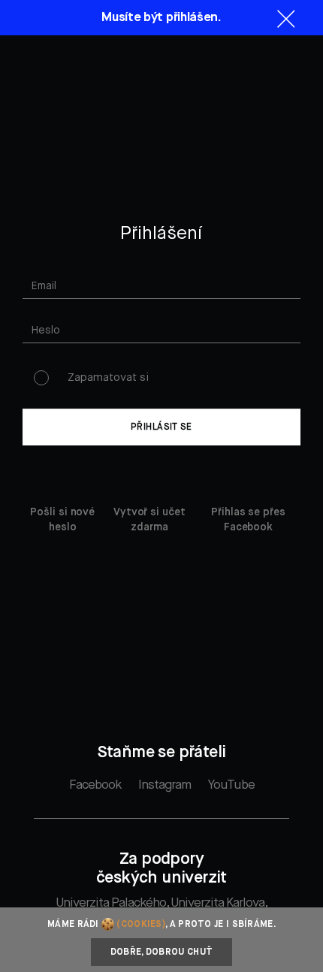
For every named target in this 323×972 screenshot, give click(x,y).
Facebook (95, 785)
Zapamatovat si (108, 377)
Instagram (164, 785)
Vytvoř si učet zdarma (149, 520)
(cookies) (140, 924)
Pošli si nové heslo (62, 520)
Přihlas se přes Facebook (248, 520)
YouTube (231, 785)
